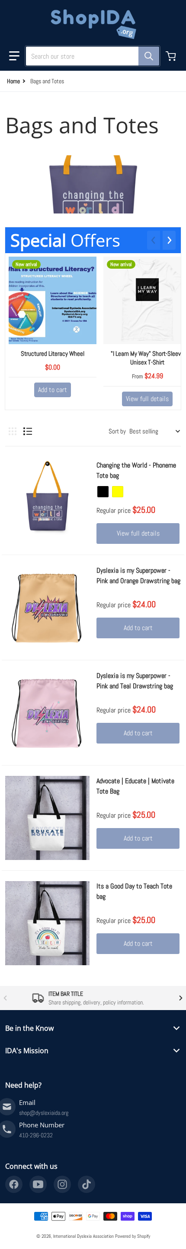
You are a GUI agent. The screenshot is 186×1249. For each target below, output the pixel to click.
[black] (103, 491)
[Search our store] (148, 56)
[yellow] (117, 491)
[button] (14, 56)
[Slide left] (153, 240)
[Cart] (172, 56)
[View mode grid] (12, 431)
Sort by (117, 431)
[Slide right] (169, 240)
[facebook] (13, 1184)
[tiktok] (86, 1184)
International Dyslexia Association (83, 1236)
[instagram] (62, 1184)
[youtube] (38, 1184)
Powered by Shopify (132, 1236)
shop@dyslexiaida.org (43, 1113)
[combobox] (89, 56)
